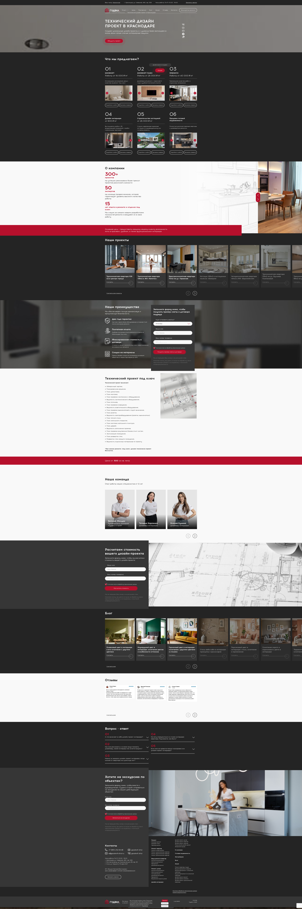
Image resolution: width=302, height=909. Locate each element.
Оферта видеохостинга (179, 892)
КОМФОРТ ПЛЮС (145, 73)
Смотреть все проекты (114, 293)
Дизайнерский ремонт (157, 865)
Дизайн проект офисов (181, 843)
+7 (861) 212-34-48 (116, 850)
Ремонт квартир (156, 848)
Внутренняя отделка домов (159, 878)
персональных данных (179, 348)
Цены (133, 10)
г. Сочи (107, 864)
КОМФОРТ (109, 73)
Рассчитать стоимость (125, 105)
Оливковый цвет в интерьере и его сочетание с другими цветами (119, 649)
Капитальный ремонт (157, 862)
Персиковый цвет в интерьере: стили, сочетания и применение (243, 649)
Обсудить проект (114, 41)
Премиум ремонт (156, 845)
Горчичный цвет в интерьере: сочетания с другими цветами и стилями (182, 649)
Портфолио (142, 10)
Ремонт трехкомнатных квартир (160, 855)
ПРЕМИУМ (173, 73)
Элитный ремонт (155, 873)
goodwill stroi (136, 850)
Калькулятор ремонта (188, 10)
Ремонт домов (156, 868)
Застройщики (179, 857)
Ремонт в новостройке (157, 850)
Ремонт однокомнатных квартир (160, 852)
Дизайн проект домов (181, 840)
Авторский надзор (180, 846)
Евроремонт (154, 863)
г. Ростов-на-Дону (111, 862)
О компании (179, 850)
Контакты (174, 10)
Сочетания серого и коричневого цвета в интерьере (271, 649)
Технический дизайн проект (183, 845)
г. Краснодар (109, 860)
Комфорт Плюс (155, 843)
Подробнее (145, 905)
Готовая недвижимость (182, 853)
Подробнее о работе (112, 105)
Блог (150, 10)
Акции (157, 10)
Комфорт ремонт (156, 842)
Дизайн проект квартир (181, 841)
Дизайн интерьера (113, 118)
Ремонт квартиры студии (182, 867)
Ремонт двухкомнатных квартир (160, 853)
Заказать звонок (191, 2)
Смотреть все (111, 666)
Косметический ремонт (157, 860)
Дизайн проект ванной (181, 877)
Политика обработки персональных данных (185, 891)
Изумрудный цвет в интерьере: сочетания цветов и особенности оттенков (151, 649)
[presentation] (188, 293)
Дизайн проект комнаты (181, 878)
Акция (160, 70)
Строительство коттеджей (148, 118)
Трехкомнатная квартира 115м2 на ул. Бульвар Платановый (273, 276)
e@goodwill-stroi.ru (116, 853)
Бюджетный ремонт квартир (183, 869)
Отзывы (165, 10)
